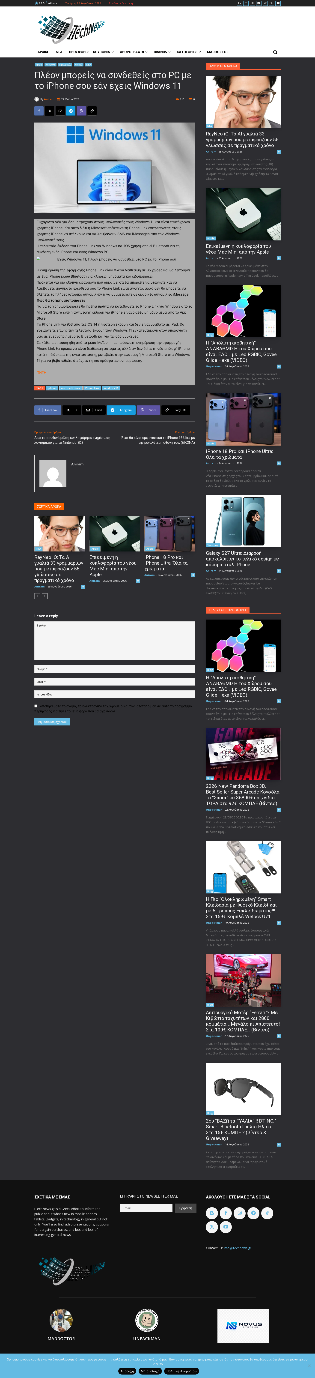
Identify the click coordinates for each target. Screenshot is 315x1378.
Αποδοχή (127, 1371)
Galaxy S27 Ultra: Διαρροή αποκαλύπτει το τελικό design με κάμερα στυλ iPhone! (242, 558)
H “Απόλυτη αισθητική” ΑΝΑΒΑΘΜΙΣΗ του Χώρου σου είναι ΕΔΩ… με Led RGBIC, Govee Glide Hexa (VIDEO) (241, 351)
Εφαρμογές (65, 64)
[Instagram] (252, 3)
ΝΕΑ (88, 64)
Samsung (212, 545)
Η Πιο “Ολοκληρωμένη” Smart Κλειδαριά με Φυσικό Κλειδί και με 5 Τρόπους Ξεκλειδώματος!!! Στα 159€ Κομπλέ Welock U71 (241, 907)
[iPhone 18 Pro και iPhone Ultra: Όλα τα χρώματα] (169, 533)
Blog (210, 335)
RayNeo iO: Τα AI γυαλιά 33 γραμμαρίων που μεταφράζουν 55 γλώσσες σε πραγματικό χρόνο (58, 568)
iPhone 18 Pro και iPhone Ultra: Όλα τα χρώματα (166, 563)
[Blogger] (239, 3)
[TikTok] (265, 3)
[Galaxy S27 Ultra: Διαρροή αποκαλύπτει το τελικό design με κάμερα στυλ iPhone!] (243, 521)
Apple (39, 64)
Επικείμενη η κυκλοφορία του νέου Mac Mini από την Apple (113, 565)
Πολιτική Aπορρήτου (181, 1371)
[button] (275, 51)
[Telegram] (259, 3)
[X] (271, 3)
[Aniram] (37, 99)
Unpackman (214, 366)
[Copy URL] (92, 111)
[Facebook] (246, 3)
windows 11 (111, 388)
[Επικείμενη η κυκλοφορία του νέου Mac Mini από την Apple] (114, 533)
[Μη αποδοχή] (309, 1365)
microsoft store (71, 388)
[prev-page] (37, 596)
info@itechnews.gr (237, 1248)
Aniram (49, 99)
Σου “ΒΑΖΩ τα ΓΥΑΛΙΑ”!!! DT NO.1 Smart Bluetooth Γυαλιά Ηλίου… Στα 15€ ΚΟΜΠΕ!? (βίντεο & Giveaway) (241, 1129)
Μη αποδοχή (150, 1371)
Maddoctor (61, 1338)
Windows (50, 64)
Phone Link (92, 388)
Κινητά (78, 64)
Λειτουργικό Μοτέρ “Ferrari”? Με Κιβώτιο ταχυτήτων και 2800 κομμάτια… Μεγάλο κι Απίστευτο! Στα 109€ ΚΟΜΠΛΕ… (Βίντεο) (243, 1021)
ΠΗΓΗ (41, 372)
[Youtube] (278, 3)
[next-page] (45, 596)
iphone (52, 388)
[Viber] (81, 111)
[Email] (60, 111)
